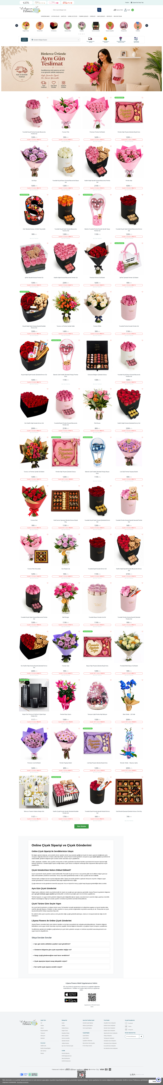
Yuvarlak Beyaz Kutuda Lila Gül (97, 617)
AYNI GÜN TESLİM (118, 16)
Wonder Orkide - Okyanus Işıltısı (129, 763)
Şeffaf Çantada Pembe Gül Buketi (129, 277)
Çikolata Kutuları (65, 1040)
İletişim (42, 1053)
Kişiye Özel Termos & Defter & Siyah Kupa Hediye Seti (34, 715)
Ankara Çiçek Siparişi (88, 1025)
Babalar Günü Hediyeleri (109, 1030)
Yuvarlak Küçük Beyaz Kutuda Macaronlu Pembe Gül (129, 375)
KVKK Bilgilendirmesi (66, 1055)
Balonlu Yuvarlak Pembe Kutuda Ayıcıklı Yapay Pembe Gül (97, 229)
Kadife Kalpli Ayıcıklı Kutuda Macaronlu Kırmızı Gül (129, 569)
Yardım (127, 2)
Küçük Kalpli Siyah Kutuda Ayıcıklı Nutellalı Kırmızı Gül (34, 327)
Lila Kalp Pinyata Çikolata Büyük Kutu (97, 763)
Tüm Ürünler (81, 826)
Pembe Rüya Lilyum (65, 714)
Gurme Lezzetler (72, 16)
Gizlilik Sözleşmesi (66, 1061)
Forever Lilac (65, 666)
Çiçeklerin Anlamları (87, 1040)
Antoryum (43, 1035)
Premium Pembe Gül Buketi (97, 132)
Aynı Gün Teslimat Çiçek (67, 1045)
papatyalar (38, 861)
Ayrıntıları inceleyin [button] (22, 1082)
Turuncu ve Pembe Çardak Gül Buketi (34, 471)
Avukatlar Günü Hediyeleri (110, 1040)
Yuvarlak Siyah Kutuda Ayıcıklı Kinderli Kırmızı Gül (97, 812)
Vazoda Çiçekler (110, 30)
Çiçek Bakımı (86, 1035)
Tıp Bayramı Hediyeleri (109, 1038)
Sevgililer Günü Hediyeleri (110, 1023)
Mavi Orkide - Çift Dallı (129, 714)
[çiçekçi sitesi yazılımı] (136, 1074)
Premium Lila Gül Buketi (34, 763)
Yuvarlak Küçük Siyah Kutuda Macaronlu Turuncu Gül (66, 229)
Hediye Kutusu (65, 1028)
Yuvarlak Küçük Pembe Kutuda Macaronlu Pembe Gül (34, 132)
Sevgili (95, 30)
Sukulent (43, 1038)
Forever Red (34, 520)
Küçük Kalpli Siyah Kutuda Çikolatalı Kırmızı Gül (34, 374)
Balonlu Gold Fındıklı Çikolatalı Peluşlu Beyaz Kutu (97, 472)
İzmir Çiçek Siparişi (87, 1028)
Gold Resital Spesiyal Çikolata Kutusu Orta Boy (129, 811)
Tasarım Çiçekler (83, 16)
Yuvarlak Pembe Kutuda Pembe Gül (129, 326)
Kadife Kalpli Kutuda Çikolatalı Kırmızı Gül (129, 423)
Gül (41, 1023)
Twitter (129, 1026)
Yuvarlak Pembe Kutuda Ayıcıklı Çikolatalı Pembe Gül (129, 618)
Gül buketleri (64, 907)
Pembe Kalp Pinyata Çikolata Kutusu (66, 471)
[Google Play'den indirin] (71, 1000)
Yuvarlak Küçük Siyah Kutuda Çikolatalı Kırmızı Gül (97, 521)
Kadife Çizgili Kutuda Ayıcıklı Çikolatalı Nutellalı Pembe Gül (65, 812)
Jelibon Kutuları (65, 1043)
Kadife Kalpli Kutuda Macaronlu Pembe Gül (66, 277)
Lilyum (42, 1028)
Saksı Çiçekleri (65, 1035)
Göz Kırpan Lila (66, 569)
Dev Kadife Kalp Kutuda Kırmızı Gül (34, 423)
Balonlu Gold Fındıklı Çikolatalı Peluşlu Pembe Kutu (65, 375)
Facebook (130, 1023)
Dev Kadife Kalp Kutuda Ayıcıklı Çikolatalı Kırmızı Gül (34, 666)
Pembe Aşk (129, 180)
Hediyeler (109, 16)
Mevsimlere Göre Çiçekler (89, 1043)
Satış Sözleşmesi (66, 1058)
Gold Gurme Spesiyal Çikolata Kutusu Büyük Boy (66, 521)
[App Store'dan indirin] (71, 994)
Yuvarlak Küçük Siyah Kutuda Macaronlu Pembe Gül (34, 618)
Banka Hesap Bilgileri (46, 1048)
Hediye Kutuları (123, 30)
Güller (33, 861)
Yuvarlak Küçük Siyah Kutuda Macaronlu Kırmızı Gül (129, 229)
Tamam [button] (155, 1081)
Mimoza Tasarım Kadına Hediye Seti (34, 811)
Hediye (63, 1025)
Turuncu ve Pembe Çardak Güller (66, 326)
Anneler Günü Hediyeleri (109, 1028)
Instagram (130, 1029)
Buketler (63, 16)
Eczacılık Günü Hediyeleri (110, 1045)
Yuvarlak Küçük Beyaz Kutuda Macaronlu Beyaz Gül (66, 181)
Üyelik (128, 10)
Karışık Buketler (44, 1030)
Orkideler (92, 16)
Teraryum (43, 1033)
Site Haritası (43, 1050)
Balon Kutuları (39, 30)
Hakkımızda (43, 1045)
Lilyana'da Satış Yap (137, 2)
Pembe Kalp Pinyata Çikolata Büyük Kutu (129, 132)
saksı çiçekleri (52, 861)
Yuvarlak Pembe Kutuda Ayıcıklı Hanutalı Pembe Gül (129, 521)
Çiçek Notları (86, 1038)
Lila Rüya (34, 180)
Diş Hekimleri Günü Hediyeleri (111, 1048)
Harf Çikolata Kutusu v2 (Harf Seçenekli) (34, 229)
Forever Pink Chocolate (34, 569)
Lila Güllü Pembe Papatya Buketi (129, 471)
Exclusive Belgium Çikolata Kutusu (97, 374)
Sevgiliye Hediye (65, 1033)
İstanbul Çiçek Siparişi (88, 1023)
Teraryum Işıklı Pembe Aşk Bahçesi (97, 714)
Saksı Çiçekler (101, 16)
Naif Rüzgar (65, 617)
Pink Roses (97, 423)
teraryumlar (59, 861)
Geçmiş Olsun (81, 30)
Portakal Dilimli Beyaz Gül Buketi (129, 666)
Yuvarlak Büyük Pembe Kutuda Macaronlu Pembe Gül (65, 424)
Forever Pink (65, 132)
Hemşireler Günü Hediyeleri (110, 1043)
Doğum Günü (138, 30)
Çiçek (63, 1023)
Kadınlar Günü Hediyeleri (109, 1025)
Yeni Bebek (67, 30)
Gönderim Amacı (45, 16)
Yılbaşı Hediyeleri (108, 1035)
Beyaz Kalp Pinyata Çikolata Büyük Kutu (97, 666)
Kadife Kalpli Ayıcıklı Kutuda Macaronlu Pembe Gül (97, 181)
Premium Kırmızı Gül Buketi (97, 277)
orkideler (44, 861)
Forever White (97, 326)
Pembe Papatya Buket (66, 763)
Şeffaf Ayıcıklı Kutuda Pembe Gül (34, 277)
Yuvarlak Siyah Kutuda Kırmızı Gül (97, 569)
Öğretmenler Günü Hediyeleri (110, 1033)
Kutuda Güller (55, 16)
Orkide (42, 1025)
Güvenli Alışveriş (65, 1053)
